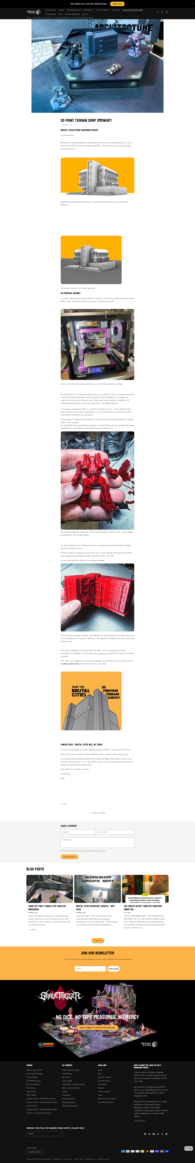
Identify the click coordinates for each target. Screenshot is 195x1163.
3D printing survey (102, 653)
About (100, 1070)
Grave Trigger (67, 1081)
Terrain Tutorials (104, 1091)
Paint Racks (66, 1095)
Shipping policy (90, 1159)
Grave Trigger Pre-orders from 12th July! (97, 1028)
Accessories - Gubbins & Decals (73, 1084)
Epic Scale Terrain (32, 1084)
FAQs (100, 1095)
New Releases (67, 1073)
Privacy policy (68, 1159)
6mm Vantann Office (69, 556)
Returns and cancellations (107, 1098)
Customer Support (104, 1077)
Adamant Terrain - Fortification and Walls (41, 1098)
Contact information (103, 1159)
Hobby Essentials (68, 1098)
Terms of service (79, 1159)
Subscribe (114, 968)
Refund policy (58, 1159)
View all (97, 940)
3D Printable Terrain (33, 1081)
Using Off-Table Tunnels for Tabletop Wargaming (47, 908)
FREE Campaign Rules (70, 1106)
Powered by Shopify (45, 1159)
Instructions (102, 1084)
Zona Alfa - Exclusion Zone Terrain (38, 1113)
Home (28, 18)
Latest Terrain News (62, 18)
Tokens (64, 1091)
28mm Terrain (31, 1095)
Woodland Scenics (68, 1102)
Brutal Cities (35, 1159)
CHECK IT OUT (117, 4)
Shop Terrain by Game (34, 1073)
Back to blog (99, 813)
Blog (99, 1073)
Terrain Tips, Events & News (42, 18)
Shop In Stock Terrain (34, 1070)
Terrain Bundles (32, 1077)
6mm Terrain (30, 1088)
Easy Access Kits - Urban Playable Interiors (42, 1102)
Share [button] (65, 804)
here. (127, 754)
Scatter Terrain (31, 1106)
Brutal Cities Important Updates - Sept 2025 (95, 908)
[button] (88, 10)
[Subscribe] (60, 1133)
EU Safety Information (106, 1102)
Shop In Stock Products (70, 1070)
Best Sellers (66, 1077)
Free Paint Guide (104, 1081)
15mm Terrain (31, 1091)
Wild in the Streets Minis (71, 1088)
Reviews (101, 1088)
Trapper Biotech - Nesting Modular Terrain (41, 1109)
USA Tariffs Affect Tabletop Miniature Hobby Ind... (143, 908)
